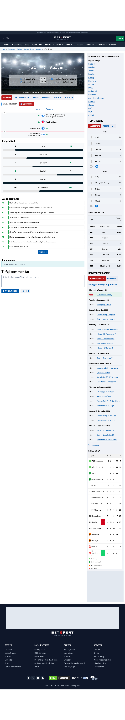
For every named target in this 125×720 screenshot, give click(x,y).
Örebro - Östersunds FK (105, 358)
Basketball (92, 91)
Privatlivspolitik (100, 663)
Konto (120, 38)
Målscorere (95, 126)
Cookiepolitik (99, 666)
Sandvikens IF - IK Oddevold (106, 381)
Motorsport (92, 84)
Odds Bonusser (40, 652)
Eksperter (8, 659)
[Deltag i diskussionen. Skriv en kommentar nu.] (42, 281)
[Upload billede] (27, 291)
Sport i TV (90, 44)
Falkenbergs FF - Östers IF (106, 391)
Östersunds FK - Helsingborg (106, 439)
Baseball (91, 101)
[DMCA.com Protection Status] (59, 678)
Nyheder (57, 97)
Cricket (91, 115)
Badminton (92, 80)
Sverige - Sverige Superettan (32, 49)
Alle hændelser (11, 104)
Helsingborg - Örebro (104, 304)
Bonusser (49, 44)
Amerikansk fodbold (96, 98)
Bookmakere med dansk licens (46, 659)
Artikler (59, 44)
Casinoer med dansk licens (44, 663)
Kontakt (97, 649)
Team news (45, 97)
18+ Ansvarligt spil (72, 685)
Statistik (112, 44)
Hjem (3, 49)
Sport (6, 44)
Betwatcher (101, 44)
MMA (90, 87)
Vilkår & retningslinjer (102, 659)
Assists (106, 126)
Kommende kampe (97, 278)
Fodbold (19, 49)
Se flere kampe (93, 445)
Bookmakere (37, 44)
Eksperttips (17, 44)
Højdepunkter (27, 104)
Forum (69, 44)
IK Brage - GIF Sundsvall (105, 348)
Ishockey (91, 74)
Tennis (91, 70)
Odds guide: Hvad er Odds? (74, 663)
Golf (90, 108)
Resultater (111, 278)
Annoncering (99, 656)
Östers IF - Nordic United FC (106, 319)
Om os (96, 652)
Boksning (92, 94)
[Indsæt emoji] (23, 291)
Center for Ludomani (13, 666)
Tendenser (68, 97)
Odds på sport (10, 652)
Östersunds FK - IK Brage (105, 405)
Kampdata (7, 97)
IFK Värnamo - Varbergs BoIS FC (108, 329)
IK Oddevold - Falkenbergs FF (106, 334)
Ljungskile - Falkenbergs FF (106, 420)
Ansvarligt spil (69, 666)
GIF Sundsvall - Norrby (104, 294)
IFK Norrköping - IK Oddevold (106, 415)
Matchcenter (11, 49)
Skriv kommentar (10, 291)
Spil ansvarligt (42, 32)
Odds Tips (8, 649)
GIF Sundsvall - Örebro (104, 396)
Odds (27, 44)
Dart (90, 111)
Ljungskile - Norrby (103, 372)
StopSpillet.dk (85, 32)
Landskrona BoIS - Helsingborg (107, 368)
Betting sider (39, 649)
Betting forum (69, 649)
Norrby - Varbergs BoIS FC (106, 430)
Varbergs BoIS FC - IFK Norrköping (108, 401)
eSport (91, 104)
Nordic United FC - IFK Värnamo (107, 377)
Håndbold (92, 67)
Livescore (79, 44)
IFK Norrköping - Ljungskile (106, 314)
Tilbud (36, 666)
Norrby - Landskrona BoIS (105, 338)
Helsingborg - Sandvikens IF (106, 343)
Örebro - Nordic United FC (105, 435)
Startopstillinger (21, 97)
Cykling (91, 77)
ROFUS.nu (58, 32)
